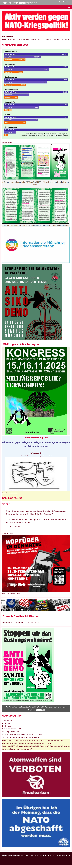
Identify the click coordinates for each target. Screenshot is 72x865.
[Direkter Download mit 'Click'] (36, 185)
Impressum (6, 855)
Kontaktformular (22, 855)
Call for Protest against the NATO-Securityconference (20, 737)
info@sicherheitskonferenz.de (44, 855)
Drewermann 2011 (8, 740)
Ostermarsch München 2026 (12, 729)
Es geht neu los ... (8, 720)
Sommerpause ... (8, 723)
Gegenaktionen (7, 622)
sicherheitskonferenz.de (20, 3)
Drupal (68, 855)
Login (58, 855)
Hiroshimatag (6, 726)
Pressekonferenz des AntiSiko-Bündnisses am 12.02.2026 (22, 734)
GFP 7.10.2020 (15, 527)
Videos (13, 855)
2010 (27, 622)
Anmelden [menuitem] (66, 2)
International (34, 622)
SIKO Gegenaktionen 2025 (11, 731)
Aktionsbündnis (19, 622)
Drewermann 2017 (8, 746)
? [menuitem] (59, 2)
